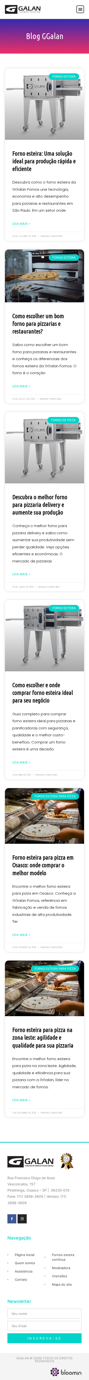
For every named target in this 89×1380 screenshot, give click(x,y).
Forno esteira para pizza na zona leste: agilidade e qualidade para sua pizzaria (42, 1038)
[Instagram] (22, 1218)
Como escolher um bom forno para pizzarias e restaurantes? (38, 324)
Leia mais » (21, 223)
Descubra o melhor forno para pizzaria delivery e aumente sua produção (39, 505)
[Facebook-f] (11, 1218)
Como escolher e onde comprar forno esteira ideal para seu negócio (42, 693)
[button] (80, 9)
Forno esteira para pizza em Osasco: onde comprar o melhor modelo (43, 865)
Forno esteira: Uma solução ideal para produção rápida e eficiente (44, 161)
